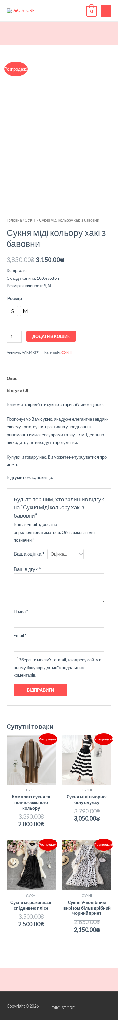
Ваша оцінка (29, 554)
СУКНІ (30, 220)
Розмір (14, 298)
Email (20, 635)
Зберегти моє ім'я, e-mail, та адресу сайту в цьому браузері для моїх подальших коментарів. (57, 667)
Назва (21, 611)
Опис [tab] (12, 378)
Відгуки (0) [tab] (17, 390)
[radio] (13, 311)
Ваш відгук (27, 569)
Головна (14, 220)
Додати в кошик (51, 336)
